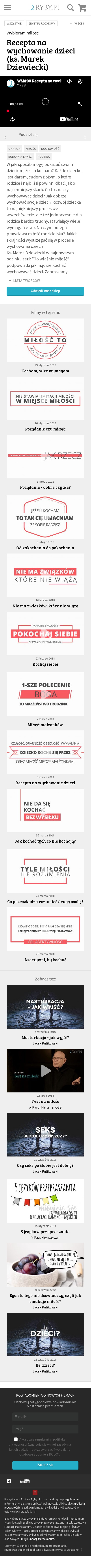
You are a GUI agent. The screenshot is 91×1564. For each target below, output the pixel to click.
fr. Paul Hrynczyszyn (45, 1237)
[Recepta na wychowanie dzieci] (45, 752)
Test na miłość (45, 1101)
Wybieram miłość (23, 33)
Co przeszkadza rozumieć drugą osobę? (45, 901)
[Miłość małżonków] (5, 137)
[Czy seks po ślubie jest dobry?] (45, 1134)
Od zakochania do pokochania (45, 547)
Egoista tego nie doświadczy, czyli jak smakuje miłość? (45, 1298)
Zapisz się (45, 1465)
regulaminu (72, 1499)
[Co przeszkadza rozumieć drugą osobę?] (45, 871)
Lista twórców (26, 280)
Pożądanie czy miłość (45, 429)
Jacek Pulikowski (45, 1043)
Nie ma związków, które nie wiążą (45, 606)
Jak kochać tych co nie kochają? (45, 841)
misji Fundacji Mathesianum (37, 1539)
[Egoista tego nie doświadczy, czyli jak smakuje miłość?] (45, 1265)
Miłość (31, 149)
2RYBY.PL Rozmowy (42, 23)
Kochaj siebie (45, 664)
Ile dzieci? (45, 1365)
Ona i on (14, 149)
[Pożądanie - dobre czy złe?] (45, 456)
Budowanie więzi (20, 157)
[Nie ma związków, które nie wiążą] (45, 575)
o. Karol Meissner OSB (45, 1107)
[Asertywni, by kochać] (45, 929)
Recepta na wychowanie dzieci (45, 782)
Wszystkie (14, 23)
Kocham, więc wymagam (45, 370)
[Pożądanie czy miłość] (45, 398)
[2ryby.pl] (45, 8)
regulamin (43, 1439)
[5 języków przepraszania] (45, 1201)
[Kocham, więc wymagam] (45, 340)
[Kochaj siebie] (45, 633)
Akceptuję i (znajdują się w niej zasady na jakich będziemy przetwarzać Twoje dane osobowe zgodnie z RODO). (40, 1446)
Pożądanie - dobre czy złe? (45, 487)
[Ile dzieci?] (45, 1334)
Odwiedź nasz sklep (45, 290)
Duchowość (50, 149)
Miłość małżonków (45, 724)
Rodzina (44, 157)
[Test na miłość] (45, 1070)
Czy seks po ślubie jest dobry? (45, 1165)
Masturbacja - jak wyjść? (45, 1037)
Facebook (9, 1481)
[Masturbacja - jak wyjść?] (45, 1007)
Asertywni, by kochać (45, 959)
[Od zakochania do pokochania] (45, 517)
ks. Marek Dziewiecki (26, 62)
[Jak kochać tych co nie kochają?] (85, 137)
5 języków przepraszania (45, 1231)
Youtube (25, 1481)
